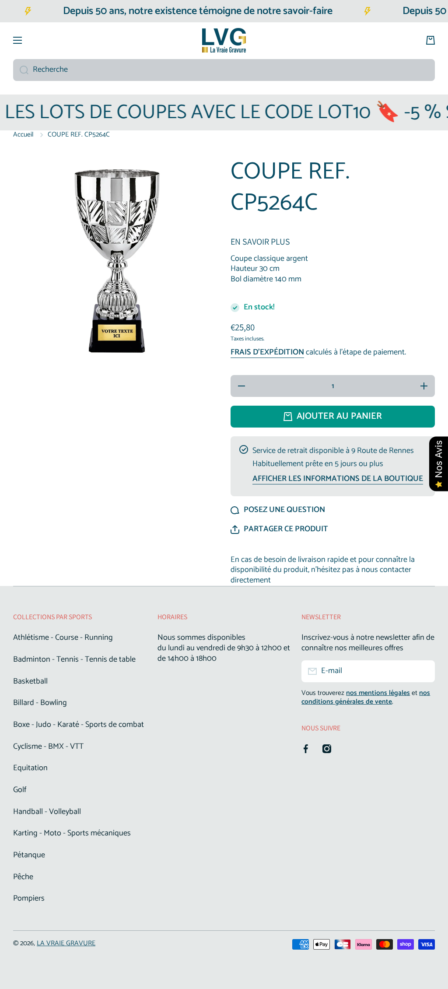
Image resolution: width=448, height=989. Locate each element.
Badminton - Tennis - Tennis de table (74, 659)
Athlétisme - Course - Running (63, 637)
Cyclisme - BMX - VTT (48, 746)
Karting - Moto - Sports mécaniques (72, 833)
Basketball (30, 681)
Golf (19, 789)
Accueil (23, 134)
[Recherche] (20, 70)
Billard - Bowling (40, 702)
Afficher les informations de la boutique (337, 479)
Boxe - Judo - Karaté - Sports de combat (78, 724)
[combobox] (224, 70)
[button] (279, 529)
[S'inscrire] (424, 671)
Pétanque (29, 855)
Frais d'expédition (267, 352)
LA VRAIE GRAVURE (66, 943)
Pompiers (29, 898)
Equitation (30, 768)
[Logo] (224, 40)
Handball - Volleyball (47, 811)
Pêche (23, 877)
